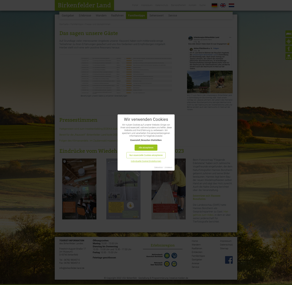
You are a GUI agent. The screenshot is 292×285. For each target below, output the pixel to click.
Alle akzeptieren (146, 147)
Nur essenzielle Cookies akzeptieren (146, 155)
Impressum (168, 167)
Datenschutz (158, 167)
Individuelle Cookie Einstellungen (146, 161)
